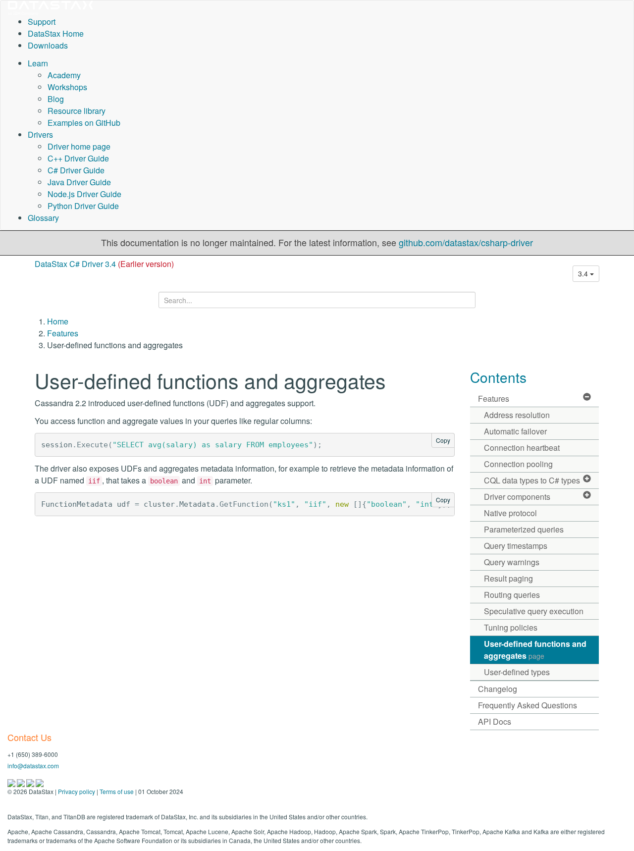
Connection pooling (518, 464)
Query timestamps (515, 545)
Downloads (48, 45)
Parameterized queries (524, 529)
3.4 (584, 273)
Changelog (497, 688)
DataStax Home (56, 33)
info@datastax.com (33, 765)
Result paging (508, 578)
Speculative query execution (533, 611)
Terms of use (117, 791)
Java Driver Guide (79, 182)
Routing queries (512, 594)
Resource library (77, 110)
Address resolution (517, 415)
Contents (498, 377)
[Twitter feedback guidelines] (31, 782)
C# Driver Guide (76, 170)
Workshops (67, 87)
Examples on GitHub (84, 122)
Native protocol (510, 513)
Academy (64, 75)
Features (62, 333)
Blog (56, 99)
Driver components (517, 496)
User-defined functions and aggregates (535, 649)
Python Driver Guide (83, 206)
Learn (38, 63)
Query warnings (511, 562)
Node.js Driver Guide (84, 194)
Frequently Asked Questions (527, 705)
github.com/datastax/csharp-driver (466, 242)
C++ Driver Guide (78, 158)
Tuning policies (510, 627)
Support (41, 21)
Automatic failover (515, 431)
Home (57, 321)
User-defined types (517, 672)
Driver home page (79, 146)
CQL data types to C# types (532, 480)
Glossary (43, 217)
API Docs (494, 721)
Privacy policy (76, 791)
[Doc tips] (21, 782)
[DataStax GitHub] (40, 782)
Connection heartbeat (522, 447)
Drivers (40, 134)
